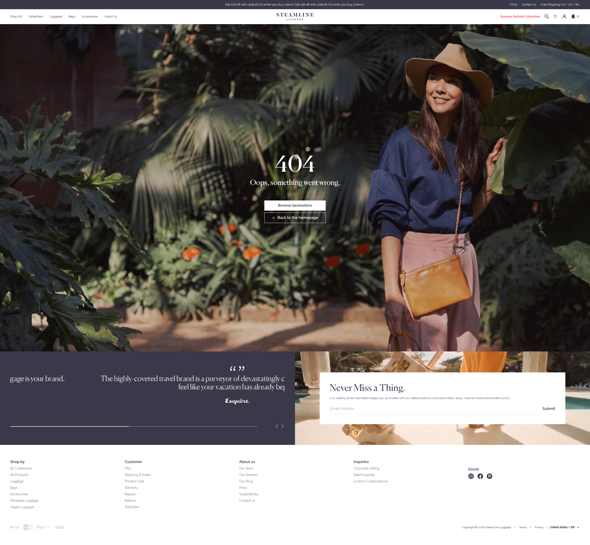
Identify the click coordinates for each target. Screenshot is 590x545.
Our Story (246, 468)
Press (243, 488)
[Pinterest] (489, 476)
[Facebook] (480, 476)
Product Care (134, 481)
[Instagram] (471, 476)
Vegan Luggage (22, 507)
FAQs (513, 4)
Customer (133, 462)
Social (473, 469)
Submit (549, 408)
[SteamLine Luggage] (295, 16)
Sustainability (248, 494)
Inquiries (361, 462)
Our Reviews (248, 475)
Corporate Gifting (366, 468)
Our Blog (246, 481)
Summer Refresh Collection (520, 16)
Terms (523, 527)
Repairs (130, 494)
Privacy (539, 527)
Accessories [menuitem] (90, 16)
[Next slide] (282, 426)
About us (247, 462)
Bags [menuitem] (71, 16)
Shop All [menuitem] (16, 16)
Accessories (19, 494)
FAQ (128, 468)
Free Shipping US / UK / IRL (560, 4)
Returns (130, 500)
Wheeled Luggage (24, 500)
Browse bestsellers (295, 205)
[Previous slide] (277, 426)
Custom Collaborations (371, 481)
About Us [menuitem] (110, 16)
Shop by (17, 462)
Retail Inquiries (364, 475)
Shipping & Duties (138, 475)
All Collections (21, 468)
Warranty (131, 488)
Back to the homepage (297, 217)
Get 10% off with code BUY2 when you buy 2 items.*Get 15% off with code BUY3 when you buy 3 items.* (295, 4)
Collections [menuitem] (35, 16)
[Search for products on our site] (547, 16)
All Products (19, 475)
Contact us (529, 4)
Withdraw (132, 507)
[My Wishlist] (555, 16)
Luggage (17, 481)
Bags (14, 488)
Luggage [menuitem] (56, 16)
